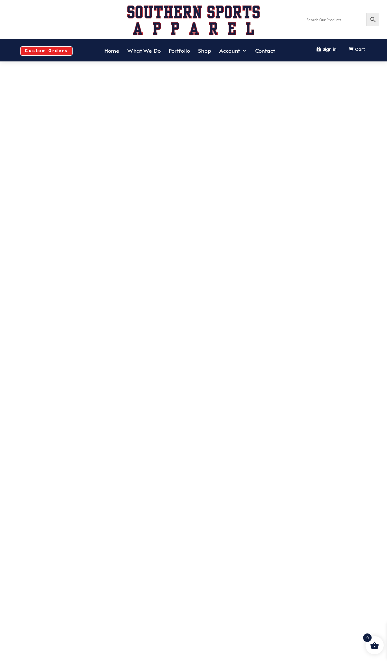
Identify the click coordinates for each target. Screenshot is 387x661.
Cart (360, 49)
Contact (265, 51)
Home (111, 51)
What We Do (144, 51)
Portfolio (179, 51)
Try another (193, 448)
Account (229, 51)
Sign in (330, 49)
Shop (204, 51)
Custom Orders (46, 50)
